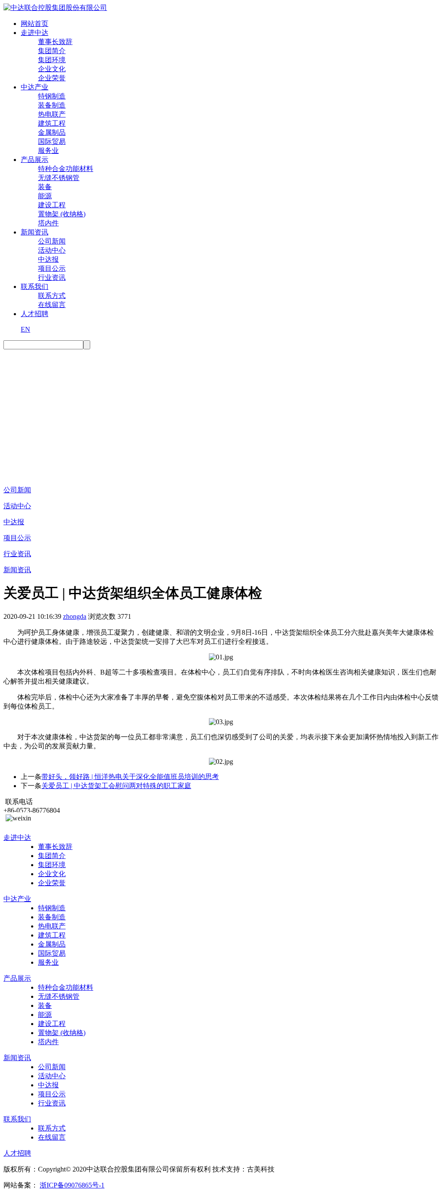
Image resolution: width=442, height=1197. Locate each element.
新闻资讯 (34, 232)
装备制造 (52, 105)
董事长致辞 (55, 41)
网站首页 (34, 23)
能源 (45, 196)
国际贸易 (52, 141)
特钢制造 (52, 96)
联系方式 (52, 295)
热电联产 (52, 114)
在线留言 (52, 304)
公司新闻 (52, 241)
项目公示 (52, 268)
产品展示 (34, 159)
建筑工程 (52, 123)
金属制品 (52, 132)
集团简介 (52, 50)
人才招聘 (34, 313)
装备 (45, 186)
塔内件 (48, 223)
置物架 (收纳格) (61, 214)
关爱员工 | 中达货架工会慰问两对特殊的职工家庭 (116, 785)
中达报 (48, 259)
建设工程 (52, 205)
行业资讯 (52, 277)
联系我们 (34, 286)
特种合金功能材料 (65, 168)
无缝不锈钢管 (58, 177)
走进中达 (34, 32)
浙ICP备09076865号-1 (72, 1185)
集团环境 (52, 59)
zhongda (74, 616)
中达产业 (34, 87)
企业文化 (52, 69)
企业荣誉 (52, 78)
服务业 (48, 150)
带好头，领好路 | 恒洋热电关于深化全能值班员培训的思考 (130, 776)
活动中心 (52, 250)
